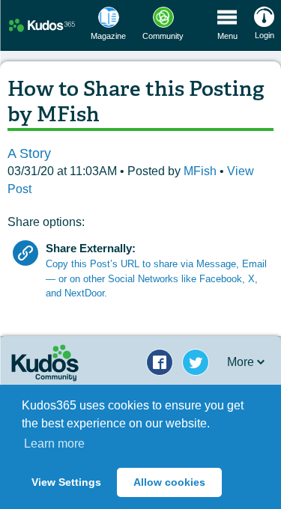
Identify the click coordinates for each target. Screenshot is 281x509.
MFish (202, 171)
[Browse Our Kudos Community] (41, 25)
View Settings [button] (66, 482)
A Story (29, 153)
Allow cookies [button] (169, 482)
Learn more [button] (54, 443)
